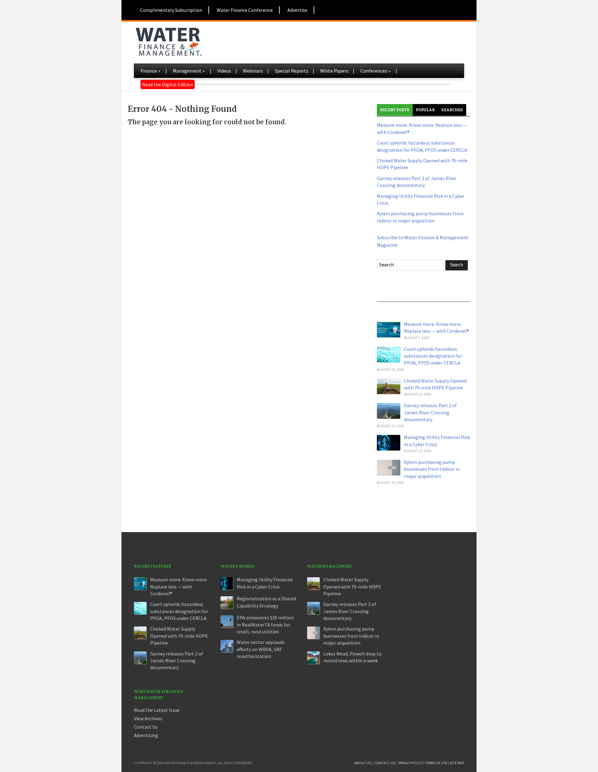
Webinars (253, 71)
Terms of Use (436, 762)
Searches (452, 110)
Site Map (457, 762)
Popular (425, 110)
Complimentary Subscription (171, 10)
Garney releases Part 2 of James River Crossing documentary (430, 412)
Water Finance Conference (245, 10)
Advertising (146, 735)
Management (189, 71)
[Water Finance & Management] (169, 40)
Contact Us (146, 727)
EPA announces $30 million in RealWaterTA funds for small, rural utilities (265, 624)
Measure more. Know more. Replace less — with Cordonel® (179, 586)
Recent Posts (394, 110)
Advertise (297, 10)
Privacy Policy (410, 762)
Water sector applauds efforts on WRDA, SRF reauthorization (261, 649)
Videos (224, 71)
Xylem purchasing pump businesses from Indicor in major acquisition (432, 469)
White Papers (334, 71)
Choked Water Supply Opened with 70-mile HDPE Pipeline (179, 636)
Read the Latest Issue (157, 710)
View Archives (148, 718)
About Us (362, 762)
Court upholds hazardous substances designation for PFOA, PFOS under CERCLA (433, 356)
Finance (150, 71)
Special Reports (291, 71)
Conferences (375, 71)
